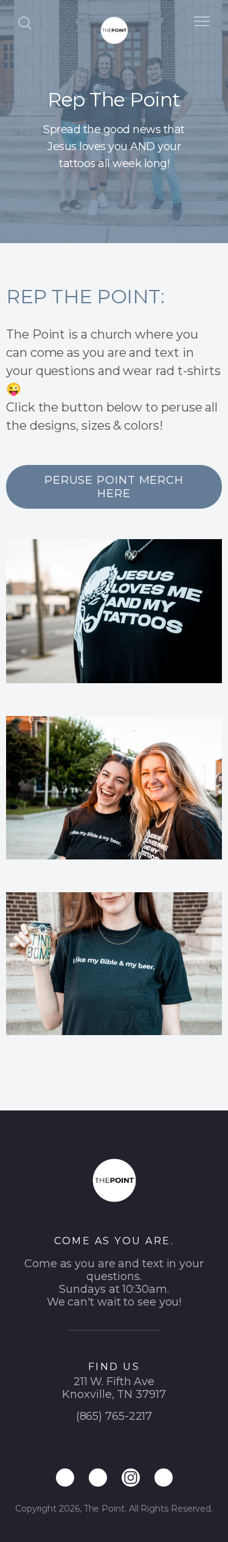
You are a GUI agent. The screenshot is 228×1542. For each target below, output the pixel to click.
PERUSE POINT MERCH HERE (114, 486)
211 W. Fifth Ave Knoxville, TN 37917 (113, 1388)
